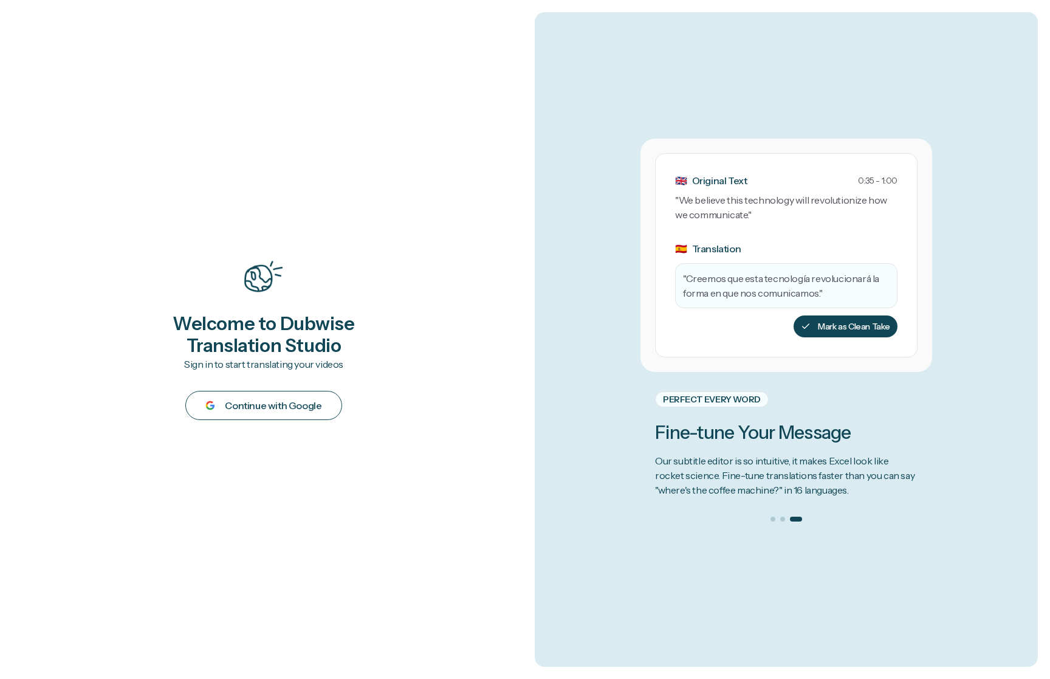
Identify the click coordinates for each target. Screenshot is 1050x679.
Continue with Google (273, 405)
